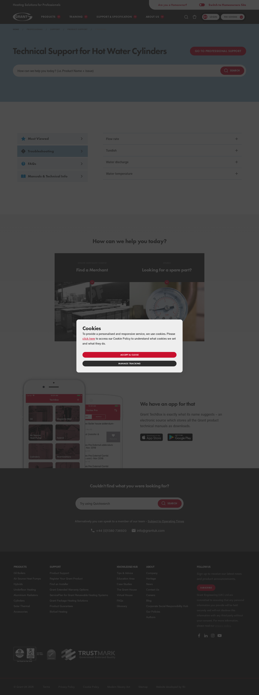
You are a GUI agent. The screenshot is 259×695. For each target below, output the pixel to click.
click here (88, 338)
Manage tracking (129, 363)
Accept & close (129, 354)
